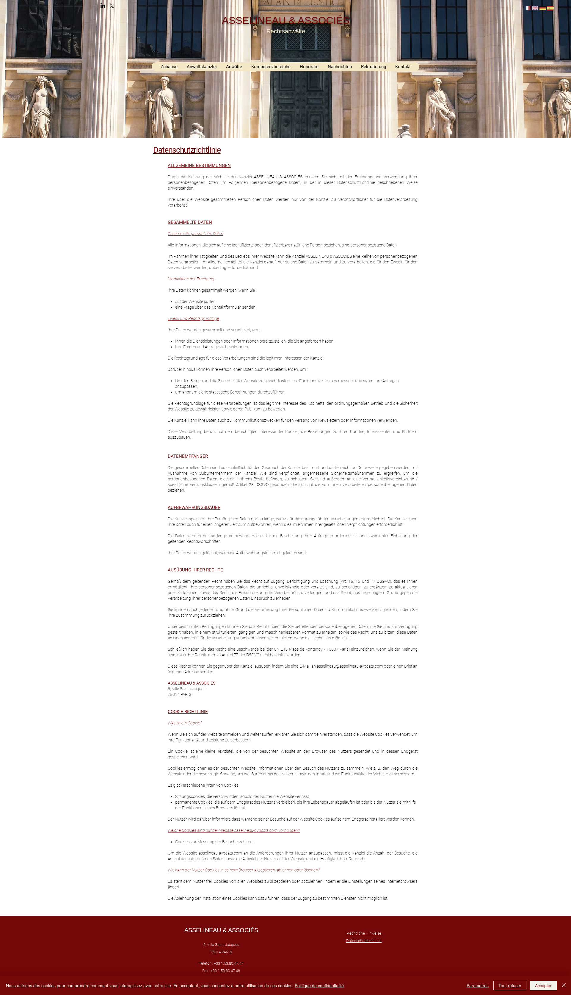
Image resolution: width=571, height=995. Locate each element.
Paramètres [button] (478, 985)
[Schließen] (563, 985)
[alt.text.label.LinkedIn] (103, 6)
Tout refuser (509, 985)
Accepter (543, 985)
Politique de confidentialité (319, 985)
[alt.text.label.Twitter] (112, 6)
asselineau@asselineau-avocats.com (350, 666)
